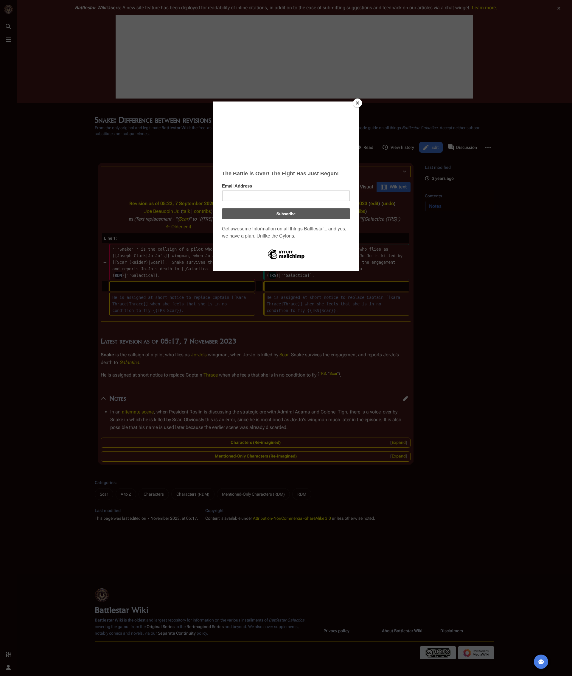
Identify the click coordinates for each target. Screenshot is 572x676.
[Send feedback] (541, 662)
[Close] (357, 103)
